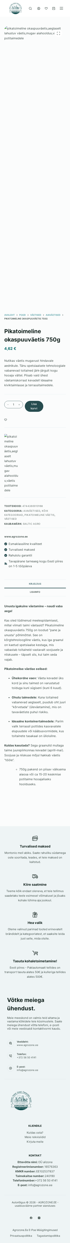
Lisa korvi (34, 406)
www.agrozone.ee (27, 1044)
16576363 (51, 1166)
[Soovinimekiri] (46, 8)
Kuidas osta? (35, 1132)
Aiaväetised (31, 510)
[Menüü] (61, 8)
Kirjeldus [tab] (35, 583)
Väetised (10, 518)
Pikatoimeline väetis (39, 514)
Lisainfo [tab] (35, 592)
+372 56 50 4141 (26, 1057)
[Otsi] (30, 8)
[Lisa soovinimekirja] (5, 419)
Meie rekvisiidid (35, 1137)
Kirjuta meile (35, 1141)
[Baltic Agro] (11, 463)
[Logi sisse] (38, 8)
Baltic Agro (32, 523)
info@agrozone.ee (27, 1070)
